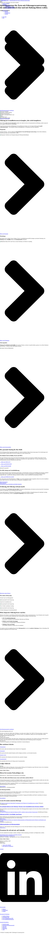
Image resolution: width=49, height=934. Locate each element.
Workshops (4, 4)
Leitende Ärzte (7, 5)
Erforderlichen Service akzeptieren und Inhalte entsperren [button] (11, 484)
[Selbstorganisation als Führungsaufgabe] (24, 820)
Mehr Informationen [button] (4, 482)
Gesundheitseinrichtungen (10, 7)
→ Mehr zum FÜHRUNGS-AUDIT (7, 476)
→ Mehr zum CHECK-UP (5, 462)
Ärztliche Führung (5, 3)
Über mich (4, 16)
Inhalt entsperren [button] (3, 483)
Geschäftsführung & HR (9, 6)
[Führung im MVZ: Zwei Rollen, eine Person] (19, 812)
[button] (24, 1)
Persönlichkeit (7, 12)
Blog (3, 17)
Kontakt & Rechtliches (4, 922)
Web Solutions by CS (27, 932)
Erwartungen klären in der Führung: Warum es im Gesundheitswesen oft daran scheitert (21, 806)
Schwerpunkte (5, 10)
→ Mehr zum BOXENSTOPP (6, 464)
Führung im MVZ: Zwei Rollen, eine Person (11, 814)
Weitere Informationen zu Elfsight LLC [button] (7, 835)
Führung (6, 11)
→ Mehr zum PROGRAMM (5, 466)
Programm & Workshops (4, 914)
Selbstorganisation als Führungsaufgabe (10, 824)
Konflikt (6, 13)
